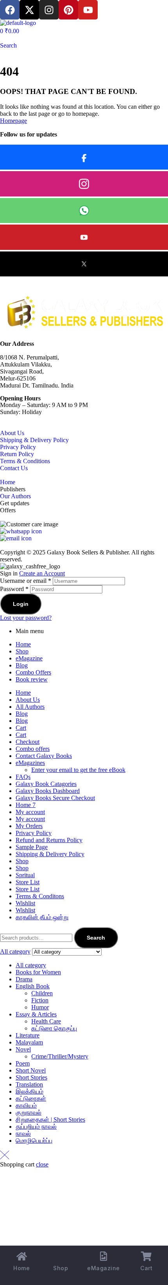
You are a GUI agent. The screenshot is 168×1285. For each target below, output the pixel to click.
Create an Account (42, 573)
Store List (27, 882)
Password (14, 589)
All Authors (30, 706)
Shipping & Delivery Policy (34, 440)
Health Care (46, 1021)
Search (96, 938)
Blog (22, 665)
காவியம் (26, 1105)
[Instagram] (49, 9)
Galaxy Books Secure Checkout (55, 798)
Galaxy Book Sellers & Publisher (88, 552)
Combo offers (33, 748)
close (42, 1164)
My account (30, 812)
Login (21, 604)
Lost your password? (26, 617)
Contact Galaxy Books (44, 755)
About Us (12, 433)
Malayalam (29, 1042)
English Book (33, 986)
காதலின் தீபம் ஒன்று (42, 917)
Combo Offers (33, 672)
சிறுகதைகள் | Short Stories (50, 1119)
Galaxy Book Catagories (46, 784)
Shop (22, 651)
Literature (27, 1035)
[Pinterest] (68, 9)
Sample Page (32, 847)
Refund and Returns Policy (49, 840)
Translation (29, 1084)
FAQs (23, 776)
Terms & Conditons (40, 896)
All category (31, 965)
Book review (32, 679)
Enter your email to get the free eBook (78, 769)
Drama (24, 979)
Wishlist (25, 903)
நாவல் (23, 1133)
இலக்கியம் (29, 1091)
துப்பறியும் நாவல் (36, 1126)
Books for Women (38, 972)
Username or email (25, 580)
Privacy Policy (18, 447)
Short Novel (31, 1070)
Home (7, 482)
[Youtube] (88, 9)
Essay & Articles (36, 1014)
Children (42, 993)
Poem (23, 1063)
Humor (40, 1007)
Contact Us (14, 468)
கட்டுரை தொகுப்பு (54, 1028)
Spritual (25, 875)
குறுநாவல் (28, 1112)
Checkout (27, 741)
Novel (23, 1049)
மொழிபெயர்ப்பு (34, 1140)
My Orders (29, 826)
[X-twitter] (29, 9)
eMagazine (29, 658)
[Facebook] (10, 9)
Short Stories (31, 1077)
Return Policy (17, 454)
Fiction (39, 1000)
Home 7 (26, 805)
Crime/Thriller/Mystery (59, 1056)
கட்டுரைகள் (31, 1098)
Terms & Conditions (25, 461)
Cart (21, 727)
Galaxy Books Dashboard (48, 791)
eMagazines (30, 762)
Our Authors (15, 496)
